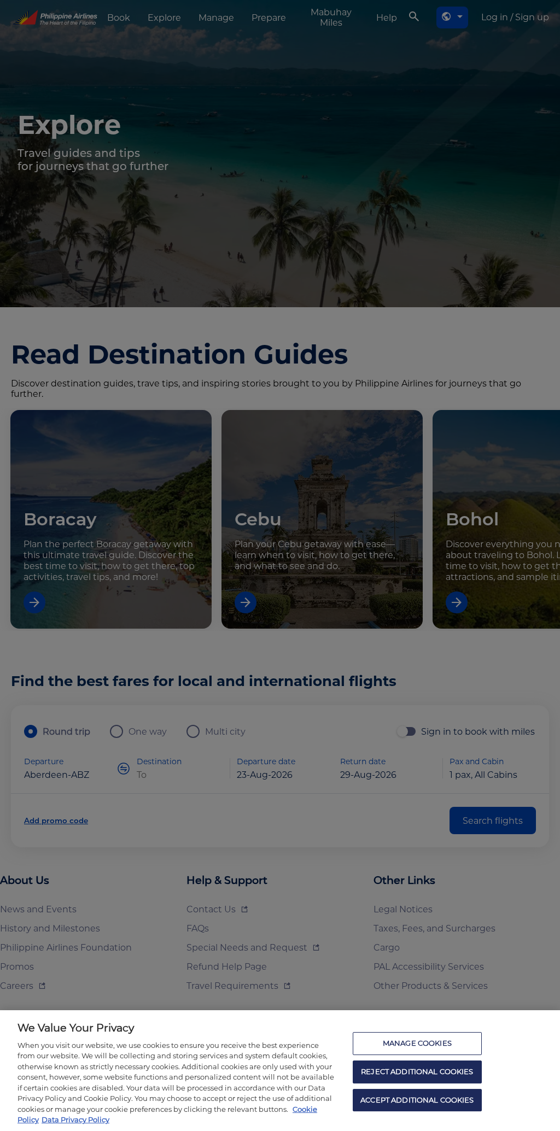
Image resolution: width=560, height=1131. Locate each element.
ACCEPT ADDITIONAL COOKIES (417, 1099)
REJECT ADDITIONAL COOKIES (417, 1071)
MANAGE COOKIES (417, 1043)
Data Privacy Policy (75, 1119)
